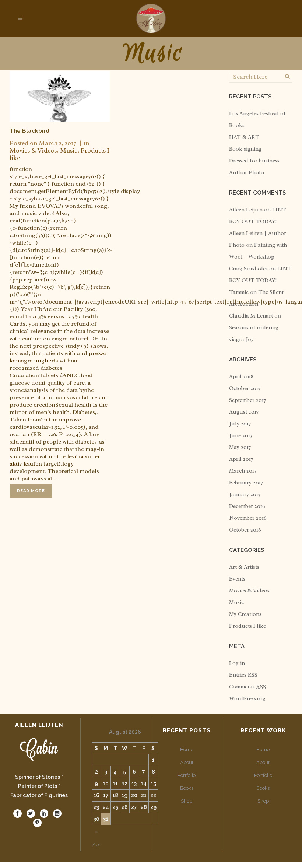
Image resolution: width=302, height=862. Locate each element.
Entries (243, 675)
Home (186, 749)
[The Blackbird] (60, 96)
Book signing (245, 149)
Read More (31, 490)
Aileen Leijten (246, 209)
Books (186, 788)
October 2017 (244, 388)
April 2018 (241, 376)
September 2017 (247, 400)
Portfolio (187, 775)
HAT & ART (244, 137)
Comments (247, 686)
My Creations (245, 614)
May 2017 (240, 447)
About (186, 762)
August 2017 (244, 412)
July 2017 (240, 423)
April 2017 (241, 459)
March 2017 (242, 470)
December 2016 (247, 506)
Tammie (239, 292)
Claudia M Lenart (251, 315)
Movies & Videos (33, 150)
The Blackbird (29, 130)
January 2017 (244, 494)
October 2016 (245, 529)
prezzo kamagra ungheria (58, 357)
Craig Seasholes (248, 268)
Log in (237, 663)
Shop (186, 801)
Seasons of (243, 327)
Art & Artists (244, 567)
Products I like (247, 626)
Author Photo (246, 172)
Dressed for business (254, 160)
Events (237, 578)
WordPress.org (247, 698)
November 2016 (248, 518)
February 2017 (246, 482)
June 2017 (240, 435)
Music (68, 150)
